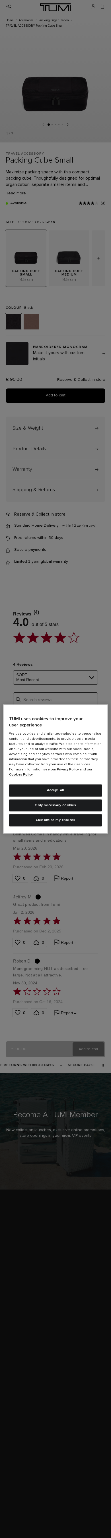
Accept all (55, 790)
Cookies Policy (21, 774)
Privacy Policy (68, 769)
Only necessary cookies (55, 805)
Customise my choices (55, 820)
